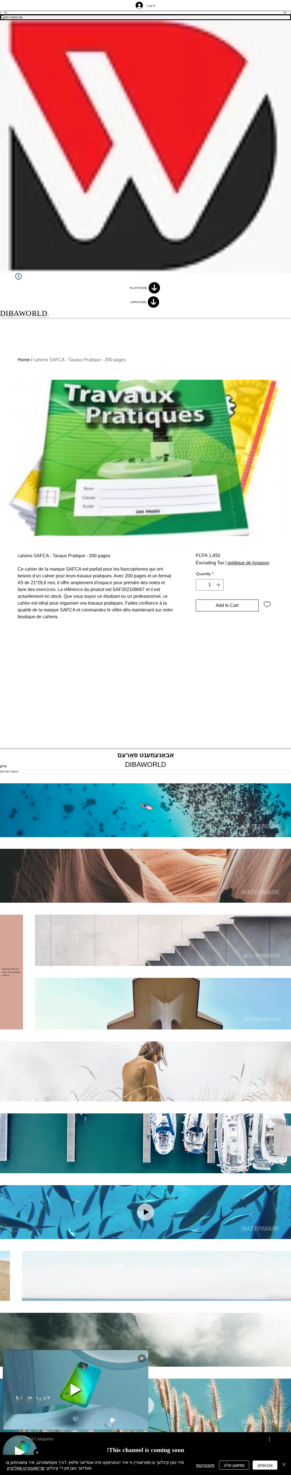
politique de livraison (248, 562)
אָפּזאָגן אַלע (234, 1465)
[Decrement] (201, 584)
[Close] (284, 1464)
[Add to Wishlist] (267, 604)
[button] (145, 810)
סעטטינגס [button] (205, 1465)
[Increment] (219, 584)
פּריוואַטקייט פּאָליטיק (25, 1468)
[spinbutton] (210, 584)
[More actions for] (266, 1439)
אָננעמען (265, 1465)
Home (24, 359)
